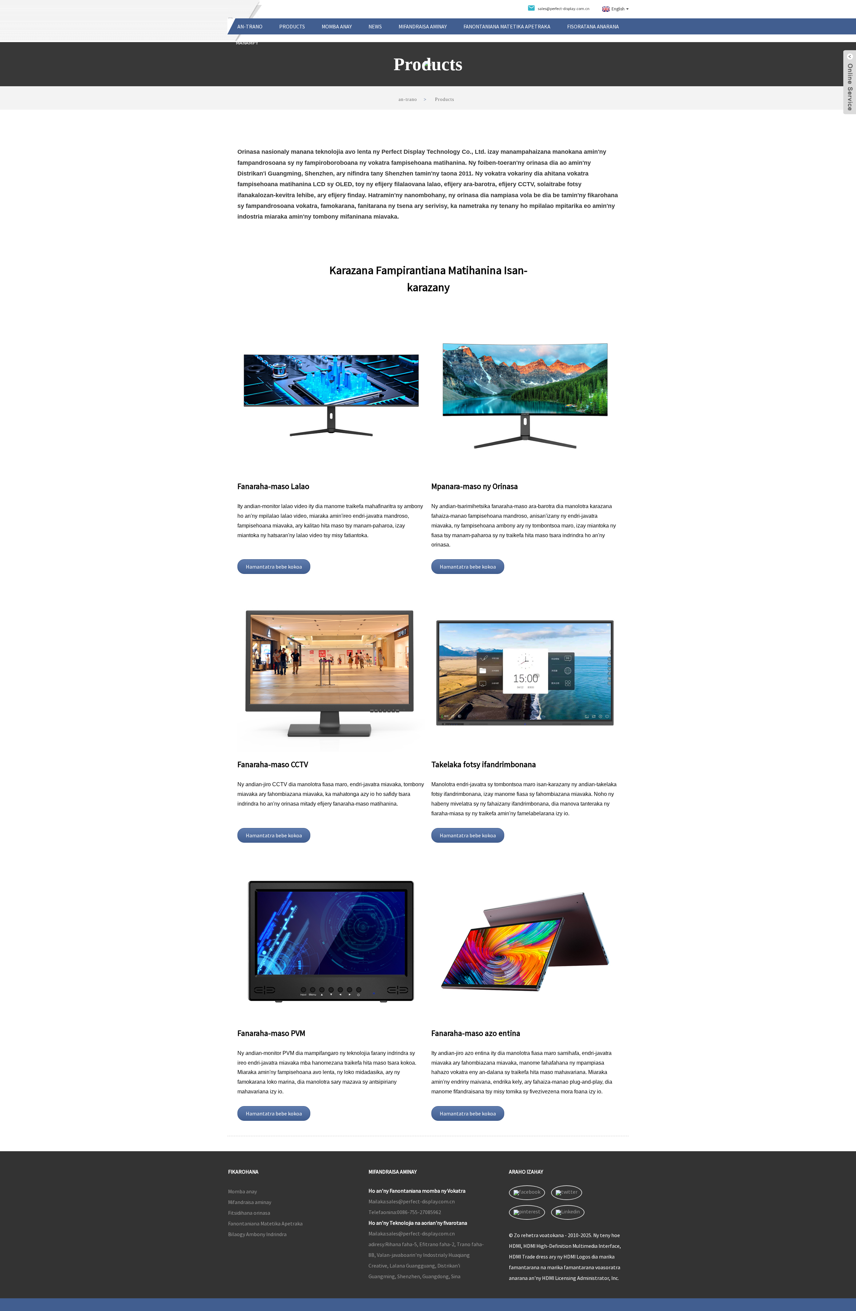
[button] (273, 566)
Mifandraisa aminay (423, 26)
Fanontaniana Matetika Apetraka (506, 26)
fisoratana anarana (593, 26)
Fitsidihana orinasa (249, 1212)
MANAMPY (247, 42)
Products (292, 26)
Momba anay (337, 26)
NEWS (375, 26)
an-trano (249, 26)
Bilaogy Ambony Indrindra (257, 1234)
